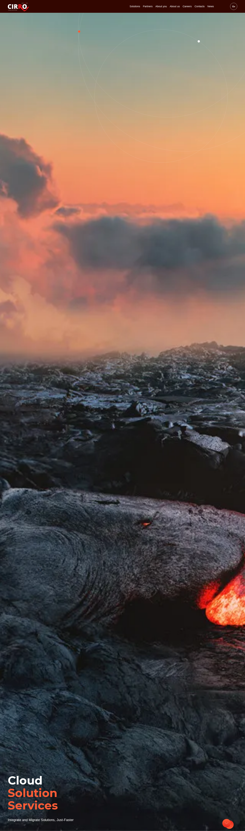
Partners (148, 6)
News (210, 6)
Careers (187, 6)
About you (161, 6)
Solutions (135, 6)
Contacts (200, 6)
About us (175, 6)
